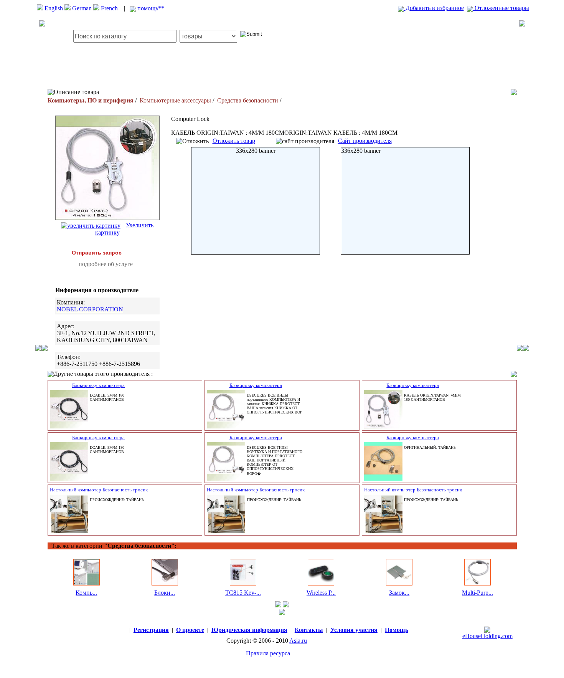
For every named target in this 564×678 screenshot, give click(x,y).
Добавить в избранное (434, 8)
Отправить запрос (97, 253)
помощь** (150, 8)
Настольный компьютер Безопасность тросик (99, 490)
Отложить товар (234, 140)
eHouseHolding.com (487, 636)
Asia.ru (298, 640)
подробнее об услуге (106, 264)
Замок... (399, 592)
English (54, 8)
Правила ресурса (268, 653)
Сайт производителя (365, 140)
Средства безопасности (247, 100)
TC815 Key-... (243, 592)
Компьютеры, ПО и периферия (91, 100)
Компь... (86, 592)
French (109, 8)
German (82, 8)
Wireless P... (321, 592)
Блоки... (164, 592)
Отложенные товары (501, 8)
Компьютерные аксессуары (175, 100)
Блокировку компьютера (98, 385)
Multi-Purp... (477, 592)
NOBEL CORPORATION (90, 309)
